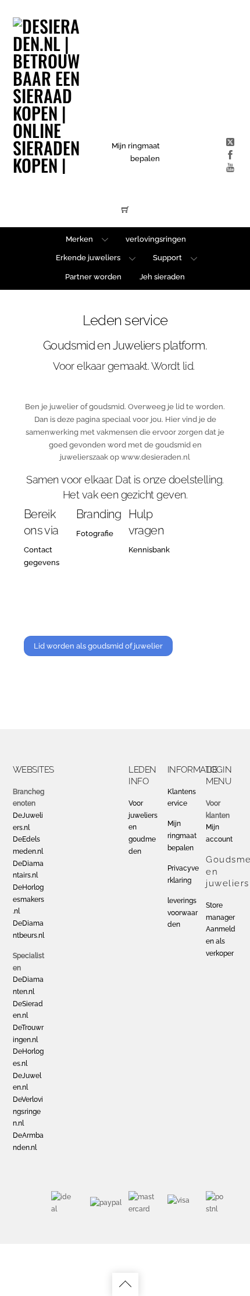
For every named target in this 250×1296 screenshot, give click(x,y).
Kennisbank (149, 549)
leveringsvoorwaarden (182, 913)
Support (167, 257)
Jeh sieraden (162, 276)
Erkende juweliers (88, 257)
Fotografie (94, 533)
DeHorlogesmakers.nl (28, 899)
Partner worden (93, 276)
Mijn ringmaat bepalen (182, 835)
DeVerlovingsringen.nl (28, 1111)
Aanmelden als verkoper (220, 941)
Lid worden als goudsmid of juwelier (98, 646)
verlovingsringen (156, 239)
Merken (79, 239)
